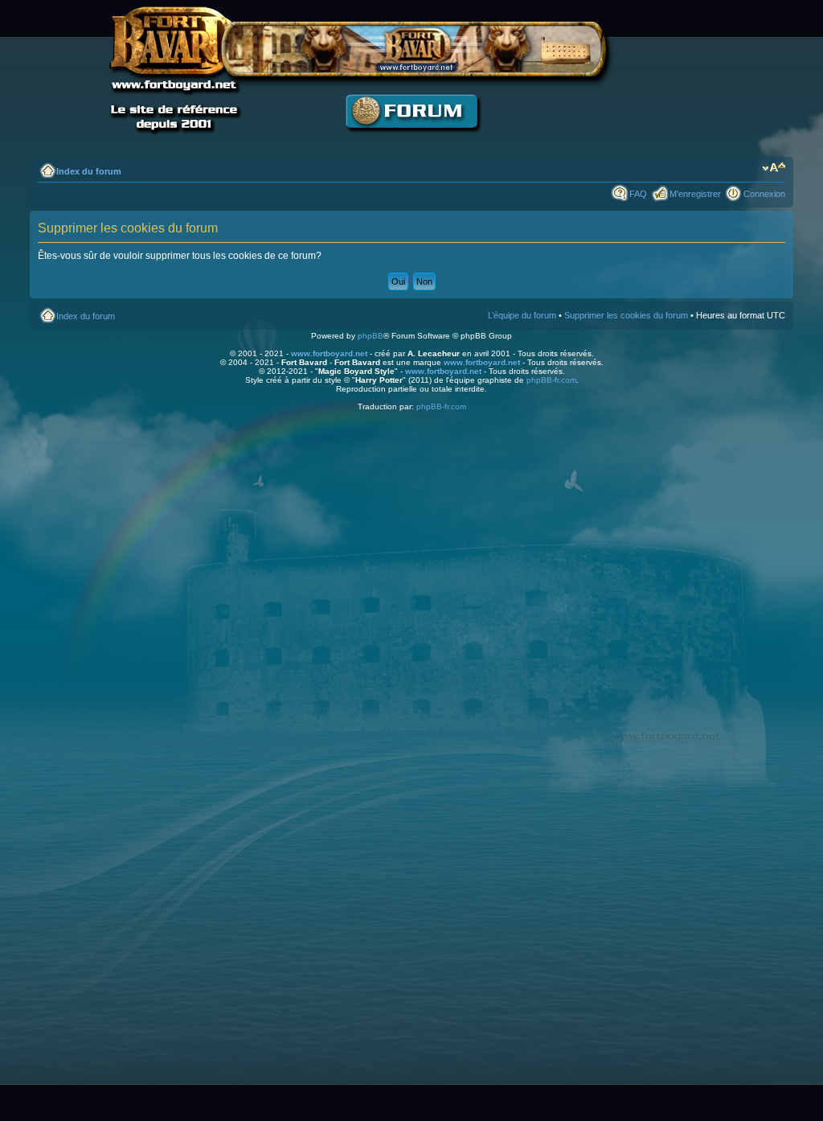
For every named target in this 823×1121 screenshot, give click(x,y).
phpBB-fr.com (551, 380)
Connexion (764, 194)
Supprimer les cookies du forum (626, 315)
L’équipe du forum (522, 315)
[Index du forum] (411, 141)
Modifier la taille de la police (773, 168)
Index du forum (88, 171)
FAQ (638, 194)
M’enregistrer (695, 194)
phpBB (370, 335)
